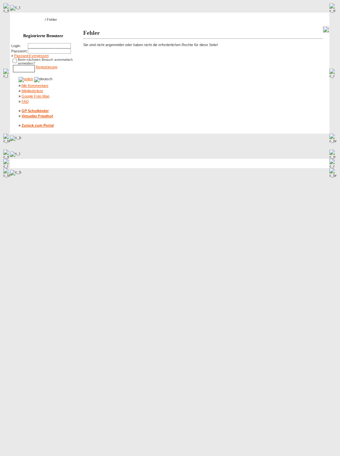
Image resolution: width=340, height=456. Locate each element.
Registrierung (46, 67)
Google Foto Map (35, 96)
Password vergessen (31, 56)
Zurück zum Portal (38, 125)
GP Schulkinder (35, 111)
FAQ (25, 101)
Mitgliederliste (32, 91)
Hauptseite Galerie (29, 20)
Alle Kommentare (34, 86)
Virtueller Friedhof (37, 116)
